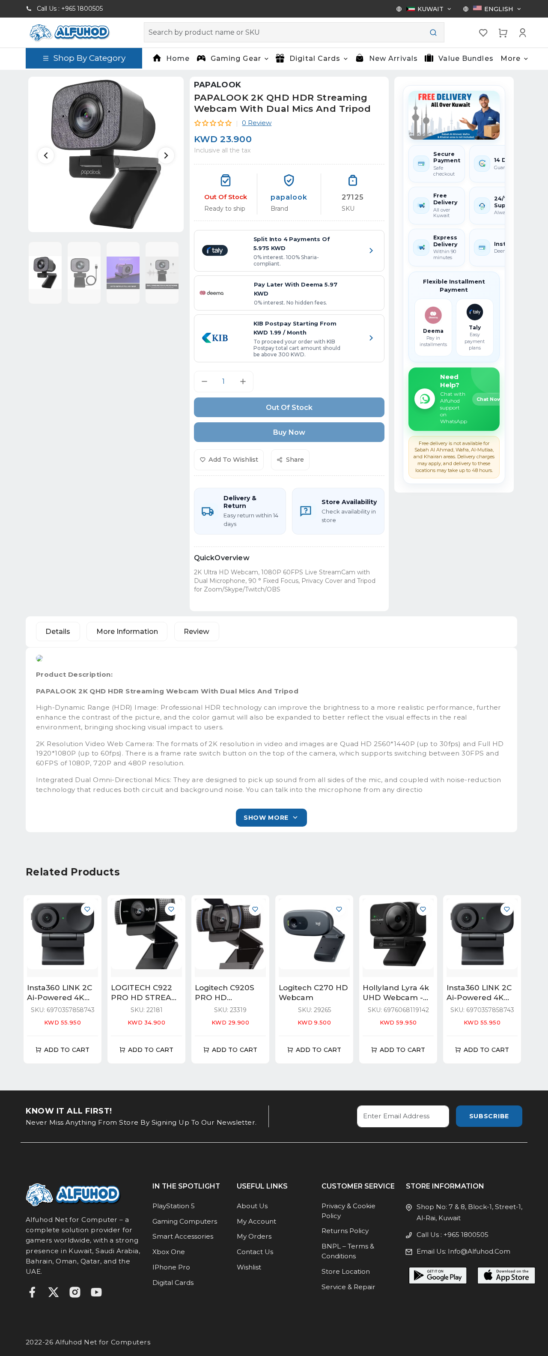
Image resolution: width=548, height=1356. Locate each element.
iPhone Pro (171, 1267)
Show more (266, 817)
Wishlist (249, 1267)
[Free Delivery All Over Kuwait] (454, 115)
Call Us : (70, 8)
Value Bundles (466, 58)
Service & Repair (348, 1287)
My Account (256, 1221)
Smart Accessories (182, 1236)
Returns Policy (345, 1231)
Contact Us (255, 1252)
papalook (217, 85)
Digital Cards (173, 1282)
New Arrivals (393, 58)
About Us (252, 1206)
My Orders (254, 1236)
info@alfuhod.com (479, 1251)
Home (178, 58)
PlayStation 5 (173, 1206)
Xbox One (168, 1252)
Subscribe (489, 1116)
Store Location (346, 1271)
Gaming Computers (184, 1221)
